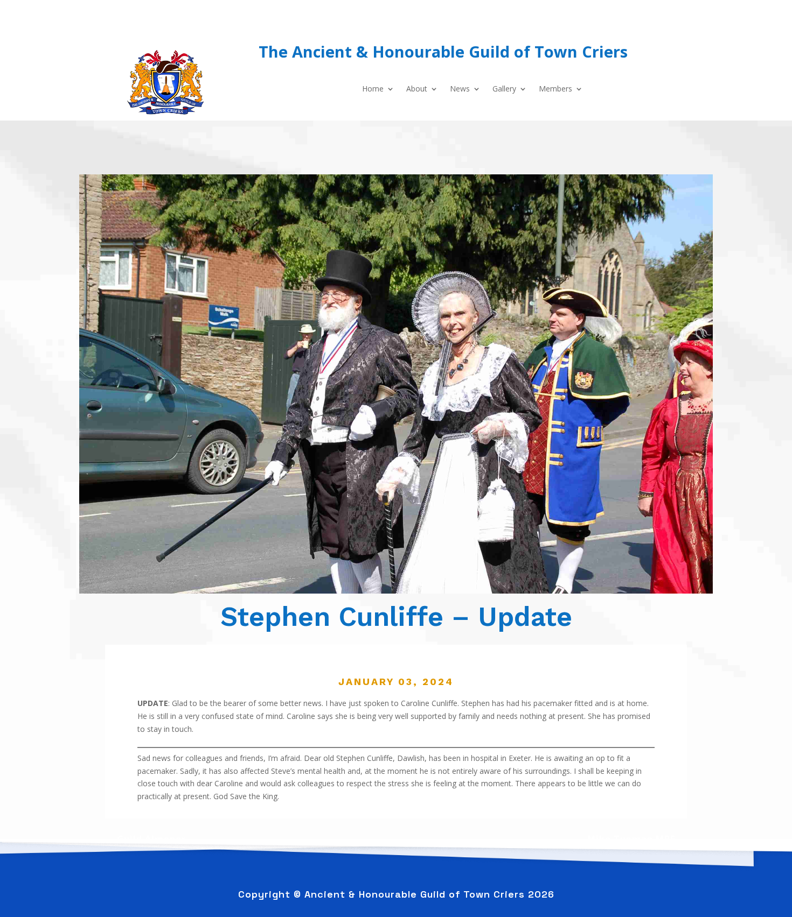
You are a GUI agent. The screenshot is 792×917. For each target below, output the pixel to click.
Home (373, 89)
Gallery (504, 89)
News (460, 89)
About (416, 89)
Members (555, 89)
